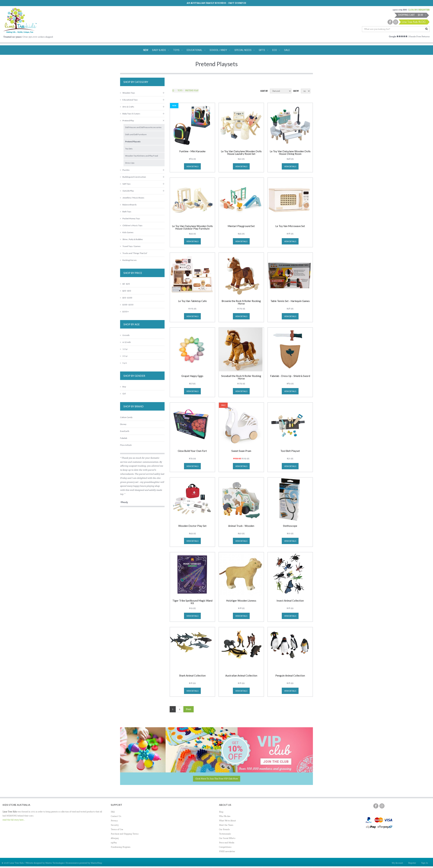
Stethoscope (290, 526)
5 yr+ (124, 363)
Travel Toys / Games (131, 246)
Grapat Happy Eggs (192, 376)
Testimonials (225, 833)
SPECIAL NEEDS (243, 50)
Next (188, 709)
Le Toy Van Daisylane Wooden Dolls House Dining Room (290, 152)
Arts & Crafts (128, 106)
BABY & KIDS (159, 50)
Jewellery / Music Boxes (133, 197)
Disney (123, 424)
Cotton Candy (126, 417)
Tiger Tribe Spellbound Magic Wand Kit (192, 601)
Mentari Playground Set (241, 226)
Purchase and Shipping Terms (125, 833)
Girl (124, 393)
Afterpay (115, 838)
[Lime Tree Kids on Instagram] (381, 805)
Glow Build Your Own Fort (192, 451)
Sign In (424, 863)
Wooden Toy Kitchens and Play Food (141, 155)
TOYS (176, 50)
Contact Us (116, 816)
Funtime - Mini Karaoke (192, 151)
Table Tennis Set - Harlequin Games (290, 301)
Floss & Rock (126, 445)
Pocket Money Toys (131, 218)
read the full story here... (14, 819)
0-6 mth (126, 335)
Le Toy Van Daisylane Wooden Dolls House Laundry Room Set (241, 152)
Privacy (114, 820)
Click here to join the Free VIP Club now (216, 778)
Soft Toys (126, 184)
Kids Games (127, 232)
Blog (221, 811)
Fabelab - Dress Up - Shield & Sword (290, 376)
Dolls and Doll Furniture (135, 134)
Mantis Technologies (54, 863)
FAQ (113, 811)
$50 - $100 (127, 297)
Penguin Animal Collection (290, 675)
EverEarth (124, 431)
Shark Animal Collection (192, 675)
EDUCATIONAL (194, 50)
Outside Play (128, 190)
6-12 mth (126, 342)
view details (192, 166)
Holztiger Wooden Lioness (241, 600)
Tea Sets (129, 148)
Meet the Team (226, 825)
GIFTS (262, 50)
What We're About (227, 820)
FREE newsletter (227, 851)
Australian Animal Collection (241, 675)
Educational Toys (130, 99)
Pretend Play (192, 90)
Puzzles (126, 170)
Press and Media (226, 842)
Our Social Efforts (227, 838)
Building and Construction (134, 177)
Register (412, 863)
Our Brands (224, 829)
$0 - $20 (126, 284)
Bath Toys (126, 211)
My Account (397, 863)
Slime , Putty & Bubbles (132, 239)
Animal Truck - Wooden (241, 526)
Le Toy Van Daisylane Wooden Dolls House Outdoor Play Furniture (192, 227)
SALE (287, 50)
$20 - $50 (126, 290)
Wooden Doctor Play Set (192, 526)
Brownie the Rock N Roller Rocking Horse (241, 302)
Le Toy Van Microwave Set (290, 226)
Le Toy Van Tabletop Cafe (192, 301)
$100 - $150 (127, 304)
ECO (274, 50)
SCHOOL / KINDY (218, 50)
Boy (124, 386)
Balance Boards (129, 204)
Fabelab (123, 438)
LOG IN (413, 9)
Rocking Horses (129, 260)
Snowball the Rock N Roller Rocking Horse (241, 377)
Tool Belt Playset (290, 451)
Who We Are (224, 816)
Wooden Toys (128, 93)
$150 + (125, 311)
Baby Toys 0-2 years (131, 113)
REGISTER (424, 9)
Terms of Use (117, 829)
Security (115, 825)
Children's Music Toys (132, 225)
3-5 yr (125, 356)
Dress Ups (129, 163)
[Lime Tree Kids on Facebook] (375, 805)
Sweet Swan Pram (241, 451)
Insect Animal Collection (290, 600)
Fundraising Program (120, 847)
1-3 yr (125, 349)
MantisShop (96, 863)
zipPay (114, 842)
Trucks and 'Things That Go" (134, 253)
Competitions (225, 847)
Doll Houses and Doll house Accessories (143, 127)
